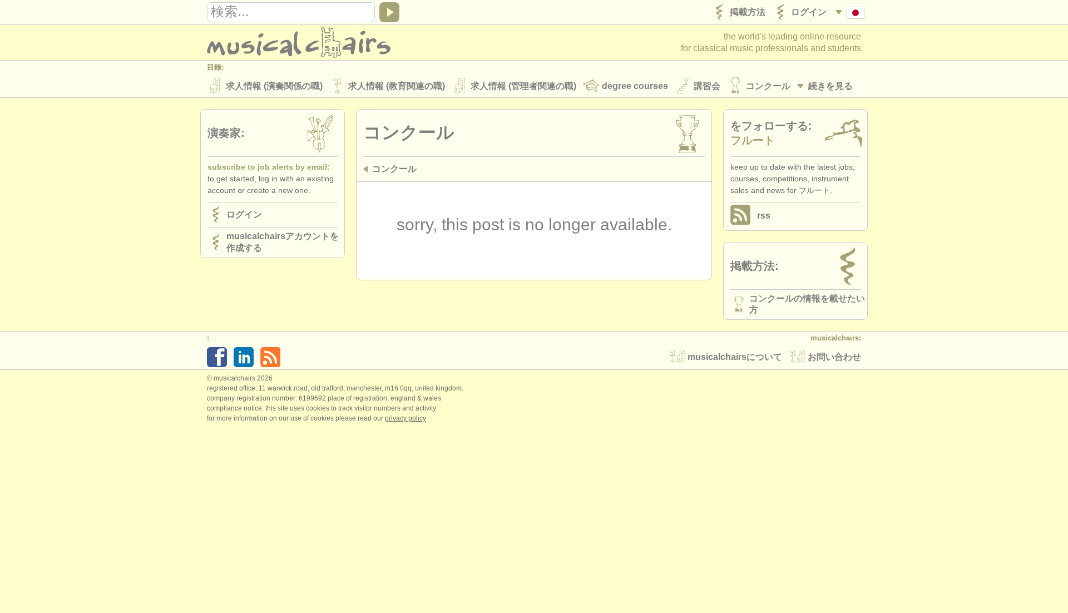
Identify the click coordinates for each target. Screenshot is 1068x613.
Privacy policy (405, 418)
